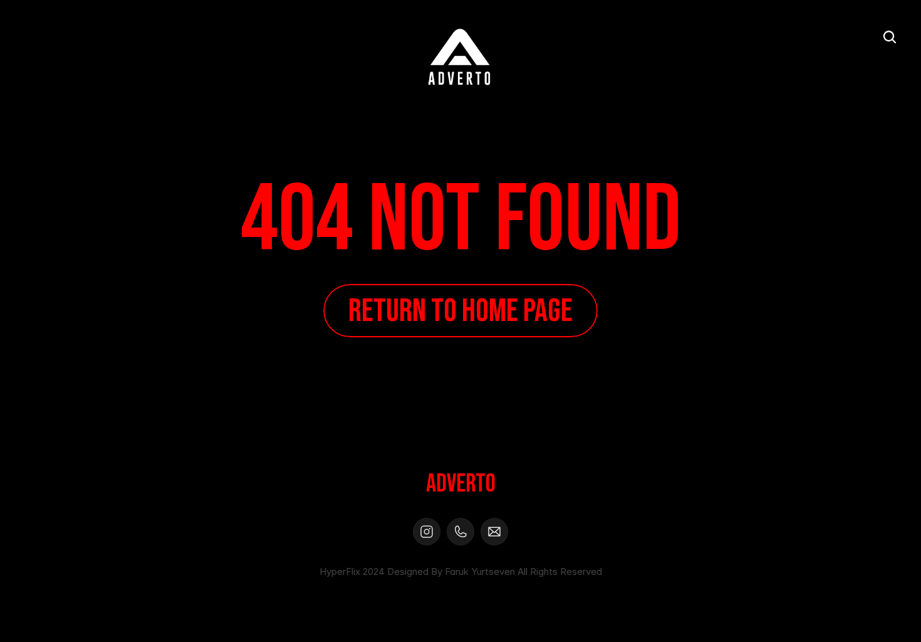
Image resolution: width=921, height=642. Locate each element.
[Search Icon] (889, 37)
